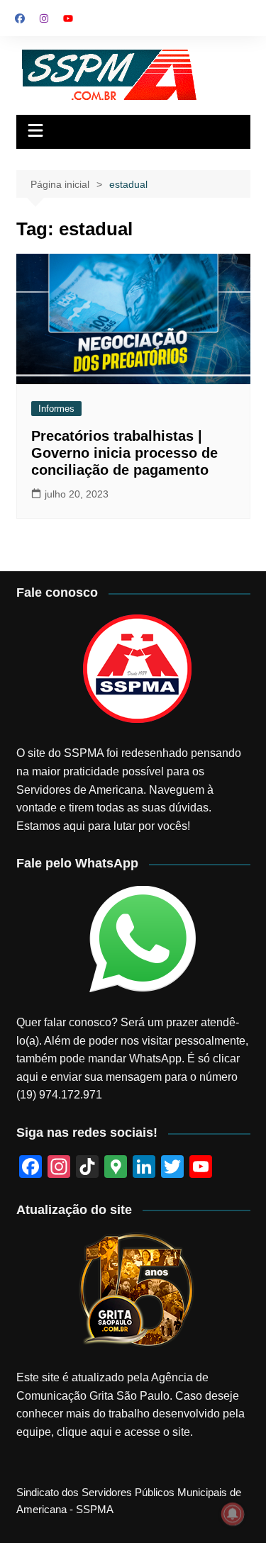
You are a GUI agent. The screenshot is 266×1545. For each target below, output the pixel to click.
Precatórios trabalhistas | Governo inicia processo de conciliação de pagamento (124, 453)
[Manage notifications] (232, 1513)
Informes (56, 408)
